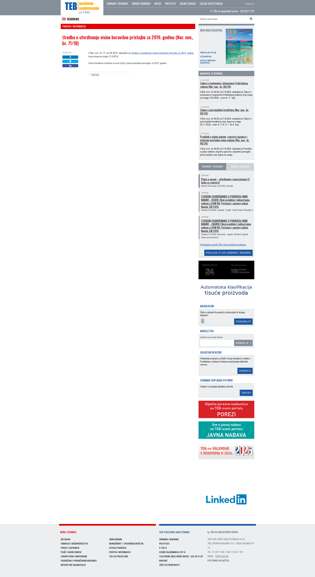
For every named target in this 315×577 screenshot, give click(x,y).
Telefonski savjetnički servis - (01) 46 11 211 (181, 556)
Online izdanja (188, 4)
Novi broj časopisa (211, 30)
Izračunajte (243, 321)
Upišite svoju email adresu (211, 337)
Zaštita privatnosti (169, 564)
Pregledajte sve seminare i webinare (228, 252)
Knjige (157, 4)
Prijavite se (249, 3)
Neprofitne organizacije (73, 564)
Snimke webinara (141, 4)
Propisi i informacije (120, 552)
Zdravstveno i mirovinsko (74, 556)
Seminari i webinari (117, 4)
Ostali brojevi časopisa (208, 61)
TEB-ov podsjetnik (118, 556)
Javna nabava (115, 539)
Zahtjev (246, 393)
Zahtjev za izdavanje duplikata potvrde (216, 386)
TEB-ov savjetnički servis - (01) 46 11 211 (233, 11)
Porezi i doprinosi (70, 547)
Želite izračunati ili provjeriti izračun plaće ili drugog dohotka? (222, 314)
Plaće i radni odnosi (71, 552)
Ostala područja (117, 547)
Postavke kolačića (218, 560)
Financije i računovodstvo (74, 543)
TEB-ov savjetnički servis (224, 532)
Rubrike (73, 19)
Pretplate (170, 4)
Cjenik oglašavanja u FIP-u (172, 552)
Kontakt (163, 560)
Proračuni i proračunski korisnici (79, 560)
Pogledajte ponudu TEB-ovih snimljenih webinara (223, 244)
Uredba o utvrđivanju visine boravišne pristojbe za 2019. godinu (162, 53)
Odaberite (245, 371)
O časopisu (206, 56)
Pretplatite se (208, 53)
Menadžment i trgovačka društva (126, 543)
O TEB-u (163, 547)
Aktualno (65, 539)
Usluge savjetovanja (211, 4)
